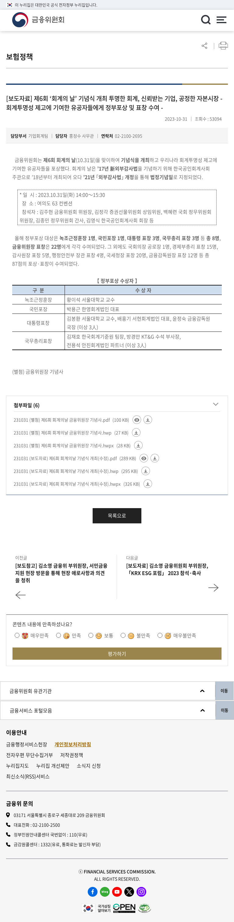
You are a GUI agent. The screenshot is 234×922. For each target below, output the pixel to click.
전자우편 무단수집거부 (29, 755)
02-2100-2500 (46, 825)
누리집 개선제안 (52, 765)
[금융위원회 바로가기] (38, 19)
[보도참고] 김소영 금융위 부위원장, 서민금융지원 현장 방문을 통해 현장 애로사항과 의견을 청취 (61, 573)
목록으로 (117, 515)
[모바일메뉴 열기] (221, 20)
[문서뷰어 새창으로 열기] (137, 419)
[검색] (206, 19)
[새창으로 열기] (95, 907)
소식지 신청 (89, 765)
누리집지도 (17, 765)
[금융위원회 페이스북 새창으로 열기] (93, 892)
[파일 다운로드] (148, 419)
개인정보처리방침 (73, 744)
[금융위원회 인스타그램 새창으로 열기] (141, 892)
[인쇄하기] (223, 45)
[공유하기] (204, 45)
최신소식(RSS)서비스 (28, 776)
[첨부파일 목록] (215, 404)
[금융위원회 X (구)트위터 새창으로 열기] (129, 892)
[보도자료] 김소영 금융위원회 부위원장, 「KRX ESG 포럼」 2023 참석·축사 (167, 569)
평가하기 (117, 653)
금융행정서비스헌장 (26, 744)
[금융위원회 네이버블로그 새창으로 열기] (105, 892)
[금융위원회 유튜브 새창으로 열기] (117, 892)
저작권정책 (71, 755)
